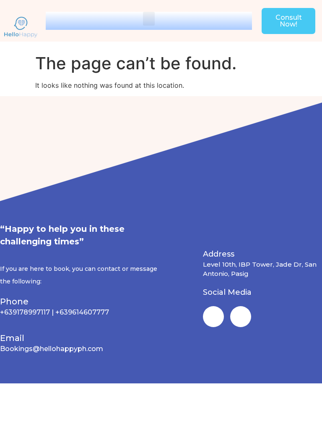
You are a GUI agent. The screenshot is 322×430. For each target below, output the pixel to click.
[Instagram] (240, 316)
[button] (149, 19)
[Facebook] (213, 316)
